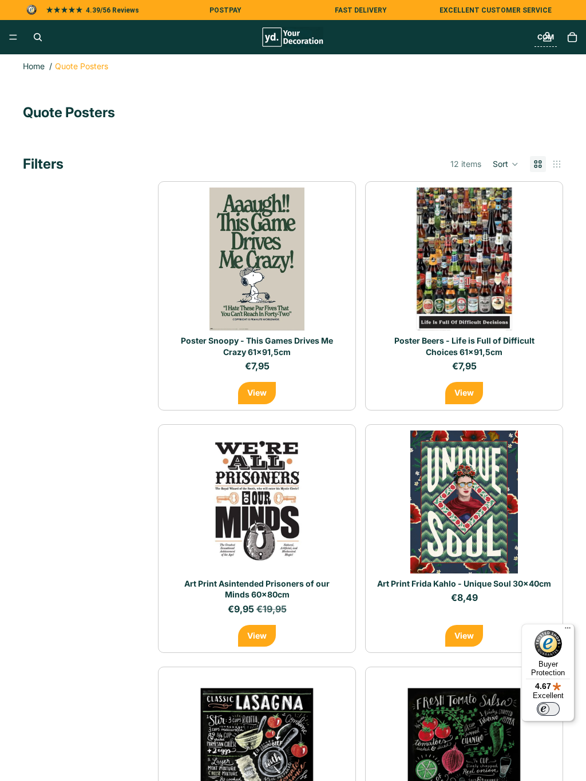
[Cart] (572, 37)
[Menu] (13, 37)
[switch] (548, 709)
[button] (505, 164)
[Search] (37, 37)
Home (34, 66)
